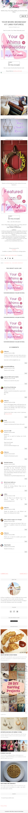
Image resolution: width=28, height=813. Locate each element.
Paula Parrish (7, 545)
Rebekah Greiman (8, 462)
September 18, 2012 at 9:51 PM (9, 368)
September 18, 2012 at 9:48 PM (9, 353)
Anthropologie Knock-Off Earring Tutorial (11, 732)
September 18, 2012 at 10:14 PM (9, 378)
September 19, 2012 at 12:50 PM (9, 509)
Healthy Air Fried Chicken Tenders (9, 655)
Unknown (6, 351)
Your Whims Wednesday (17, 263)
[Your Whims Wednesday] (14, 46)
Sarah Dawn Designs (20, 95)
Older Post (23, 573)
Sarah (5, 420)
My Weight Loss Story (6, 753)
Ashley (5, 494)
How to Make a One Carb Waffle (8, 783)
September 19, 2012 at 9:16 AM (9, 483)
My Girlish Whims (14, 5)
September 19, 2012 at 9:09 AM (9, 464)
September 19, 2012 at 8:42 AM (9, 453)
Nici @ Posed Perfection (10, 387)
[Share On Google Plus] (10, 258)
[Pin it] (13, 258)
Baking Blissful (8, 414)
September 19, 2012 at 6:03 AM (9, 432)
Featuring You (7, 263)
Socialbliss (14, 249)
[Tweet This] (5, 258)
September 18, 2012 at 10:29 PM (9, 388)
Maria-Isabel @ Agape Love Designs (13, 519)
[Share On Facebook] (8, 258)
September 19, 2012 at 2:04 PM (9, 521)
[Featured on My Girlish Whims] (14, 200)
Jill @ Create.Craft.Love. (10, 482)
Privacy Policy (4, 805)
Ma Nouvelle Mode (17, 71)
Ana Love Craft (7, 430)
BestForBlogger (20, 811)
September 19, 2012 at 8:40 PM (9, 534)
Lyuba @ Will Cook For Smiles (11, 376)
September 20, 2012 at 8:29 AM (9, 546)
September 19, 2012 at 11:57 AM (9, 495)
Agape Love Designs (20, 118)
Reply (26, 373)
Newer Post (5, 573)
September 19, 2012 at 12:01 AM (9, 402)
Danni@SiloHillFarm (9, 366)
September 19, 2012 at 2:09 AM (9, 422)
